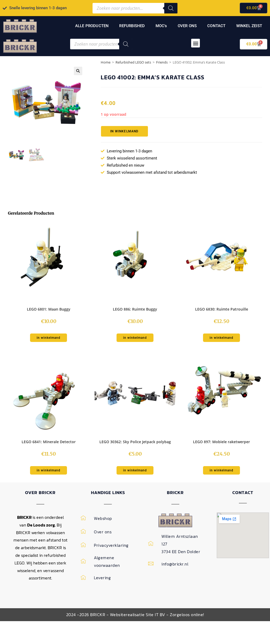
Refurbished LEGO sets (133, 62)
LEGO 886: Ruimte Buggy (135, 309)
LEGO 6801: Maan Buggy (48, 309)
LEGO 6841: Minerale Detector (49, 441)
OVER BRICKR (40, 492)
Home (105, 62)
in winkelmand (124, 131)
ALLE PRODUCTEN (92, 25)
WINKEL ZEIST (249, 25)
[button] (195, 43)
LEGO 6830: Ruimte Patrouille (221, 309)
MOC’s (161, 25)
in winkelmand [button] (48, 338)
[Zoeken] (170, 8)
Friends (162, 62)
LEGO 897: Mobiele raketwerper (221, 441)
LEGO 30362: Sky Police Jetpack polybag (135, 441)
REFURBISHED (132, 25)
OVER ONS (187, 25)
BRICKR (175, 492)
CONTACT (216, 25)
